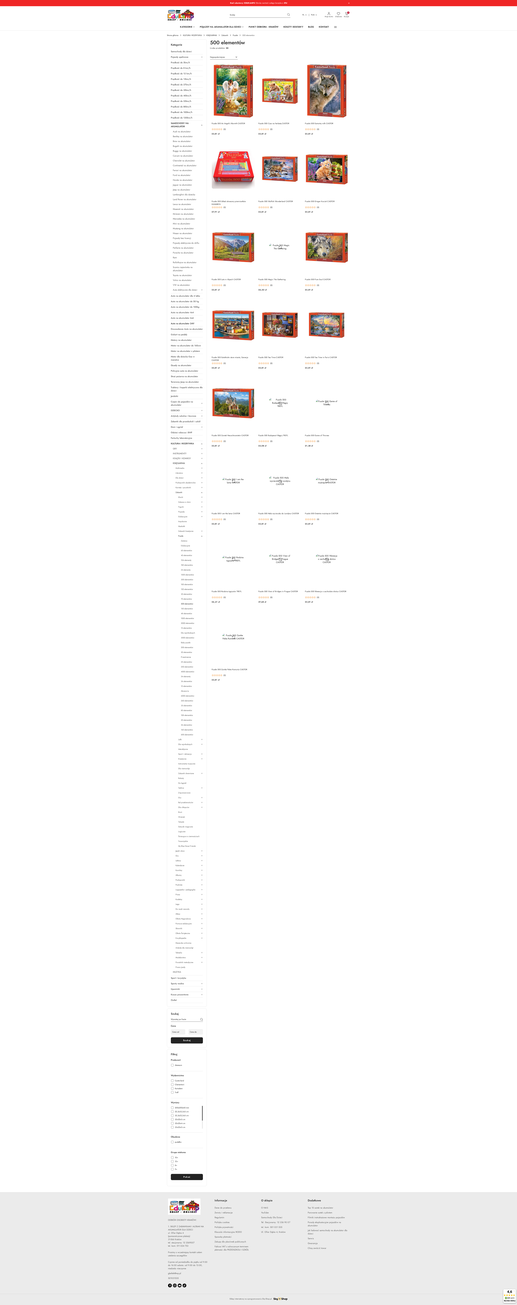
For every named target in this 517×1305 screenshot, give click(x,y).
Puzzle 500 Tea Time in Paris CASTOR (321, 357)
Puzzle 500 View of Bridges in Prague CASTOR (278, 591)
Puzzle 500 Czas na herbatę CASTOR (273, 123)
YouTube (265, 1212)
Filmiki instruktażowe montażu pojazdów (326, 1217)
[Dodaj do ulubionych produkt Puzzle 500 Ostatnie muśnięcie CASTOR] (345, 455)
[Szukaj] (201, 1020)
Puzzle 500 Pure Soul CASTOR (318, 279)
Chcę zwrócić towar (317, 1248)
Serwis (311, 1238)
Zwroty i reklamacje (224, 1212)
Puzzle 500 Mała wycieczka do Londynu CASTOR (278, 513)
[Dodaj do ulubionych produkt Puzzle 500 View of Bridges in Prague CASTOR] (299, 533)
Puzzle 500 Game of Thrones (317, 435)
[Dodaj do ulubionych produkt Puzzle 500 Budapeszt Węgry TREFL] (299, 377)
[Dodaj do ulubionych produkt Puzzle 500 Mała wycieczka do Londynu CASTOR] (299, 455)
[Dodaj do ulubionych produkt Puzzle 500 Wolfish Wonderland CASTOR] (299, 143)
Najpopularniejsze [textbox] (217, 57)
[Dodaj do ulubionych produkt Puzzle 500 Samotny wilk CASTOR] (345, 65)
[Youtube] (179, 1285)
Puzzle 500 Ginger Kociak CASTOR (320, 201)
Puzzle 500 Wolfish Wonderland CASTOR (275, 201)
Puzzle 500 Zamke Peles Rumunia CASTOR (229, 669)
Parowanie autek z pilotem (320, 1212)
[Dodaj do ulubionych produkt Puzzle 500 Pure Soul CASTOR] (345, 221)
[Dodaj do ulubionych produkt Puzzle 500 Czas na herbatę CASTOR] (299, 65)
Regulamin (219, 1217)
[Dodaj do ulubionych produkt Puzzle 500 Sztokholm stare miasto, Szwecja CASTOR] (252, 299)
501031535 (173, 1278)
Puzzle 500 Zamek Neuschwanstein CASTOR (230, 435)
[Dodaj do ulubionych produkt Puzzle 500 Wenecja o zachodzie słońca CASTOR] (345, 533)
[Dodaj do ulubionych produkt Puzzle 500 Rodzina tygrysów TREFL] (252, 533)
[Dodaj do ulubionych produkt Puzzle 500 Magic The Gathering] (299, 221)
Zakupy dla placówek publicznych (230, 1241)
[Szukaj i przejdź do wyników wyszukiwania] (288, 15)
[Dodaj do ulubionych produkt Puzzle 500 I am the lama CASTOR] (252, 455)
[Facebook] (170, 1285)
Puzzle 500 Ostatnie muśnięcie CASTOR (321, 513)
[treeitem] (187, 51)
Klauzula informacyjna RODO (228, 1232)
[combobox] (224, 57)
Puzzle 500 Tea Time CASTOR (270, 357)
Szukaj (187, 1040)
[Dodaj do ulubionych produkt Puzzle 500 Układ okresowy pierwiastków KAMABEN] (252, 143)
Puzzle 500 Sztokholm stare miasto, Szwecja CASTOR (230, 358)
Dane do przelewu (223, 1207)
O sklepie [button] (267, 1200)
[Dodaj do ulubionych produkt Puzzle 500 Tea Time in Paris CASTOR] (345, 299)
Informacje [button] (221, 1200)
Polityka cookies (222, 1222)
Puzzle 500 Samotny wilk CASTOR (319, 123)
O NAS (264, 1207)
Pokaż (186, 1176)
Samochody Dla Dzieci (271, 1217)
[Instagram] (175, 1285)
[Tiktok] (184, 1285)
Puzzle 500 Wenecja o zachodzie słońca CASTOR (325, 591)
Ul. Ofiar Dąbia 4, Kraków (273, 1232)
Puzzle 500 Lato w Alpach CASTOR (226, 279)
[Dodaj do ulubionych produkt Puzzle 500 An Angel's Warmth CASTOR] (252, 65)
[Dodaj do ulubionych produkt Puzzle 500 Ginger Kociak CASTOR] (345, 143)
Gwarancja (313, 1243)
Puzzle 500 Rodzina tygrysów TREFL (227, 591)
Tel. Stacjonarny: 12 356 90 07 (275, 1222)
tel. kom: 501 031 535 (271, 1227)
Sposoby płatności (223, 1236)
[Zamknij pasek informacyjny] (349, 3)
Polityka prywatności (224, 1227)
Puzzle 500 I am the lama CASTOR (226, 513)
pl (303, 14)
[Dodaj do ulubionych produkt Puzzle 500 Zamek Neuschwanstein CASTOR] (252, 377)
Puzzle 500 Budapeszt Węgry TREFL (273, 435)
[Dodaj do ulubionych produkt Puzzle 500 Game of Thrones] (345, 377)
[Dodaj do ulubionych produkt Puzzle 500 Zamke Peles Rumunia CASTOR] (252, 611)
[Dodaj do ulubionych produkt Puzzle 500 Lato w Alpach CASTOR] (252, 221)
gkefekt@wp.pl (174, 1273)
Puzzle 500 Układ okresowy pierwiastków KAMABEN (229, 202)
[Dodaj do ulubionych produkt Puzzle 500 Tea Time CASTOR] (299, 299)
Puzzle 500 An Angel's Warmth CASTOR (228, 123)
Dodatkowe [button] (314, 1200)
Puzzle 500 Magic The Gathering (272, 279)
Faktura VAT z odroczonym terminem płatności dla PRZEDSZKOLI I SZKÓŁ (232, 1248)
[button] (335, 27)
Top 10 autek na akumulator (320, 1207)
